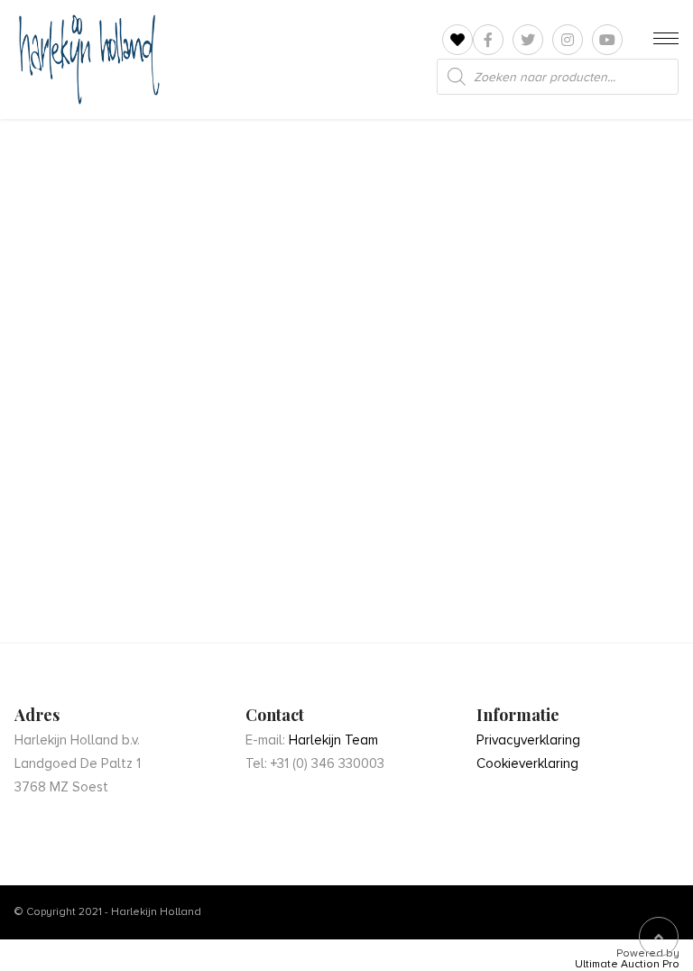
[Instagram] (567, 39)
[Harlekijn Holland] (87, 59)
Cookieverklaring (527, 763)
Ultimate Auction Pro (627, 964)
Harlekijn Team (333, 740)
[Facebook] (488, 39)
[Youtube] (607, 39)
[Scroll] (659, 937)
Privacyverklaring (528, 740)
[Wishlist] (457, 40)
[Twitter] (528, 39)
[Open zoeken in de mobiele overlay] (558, 77)
